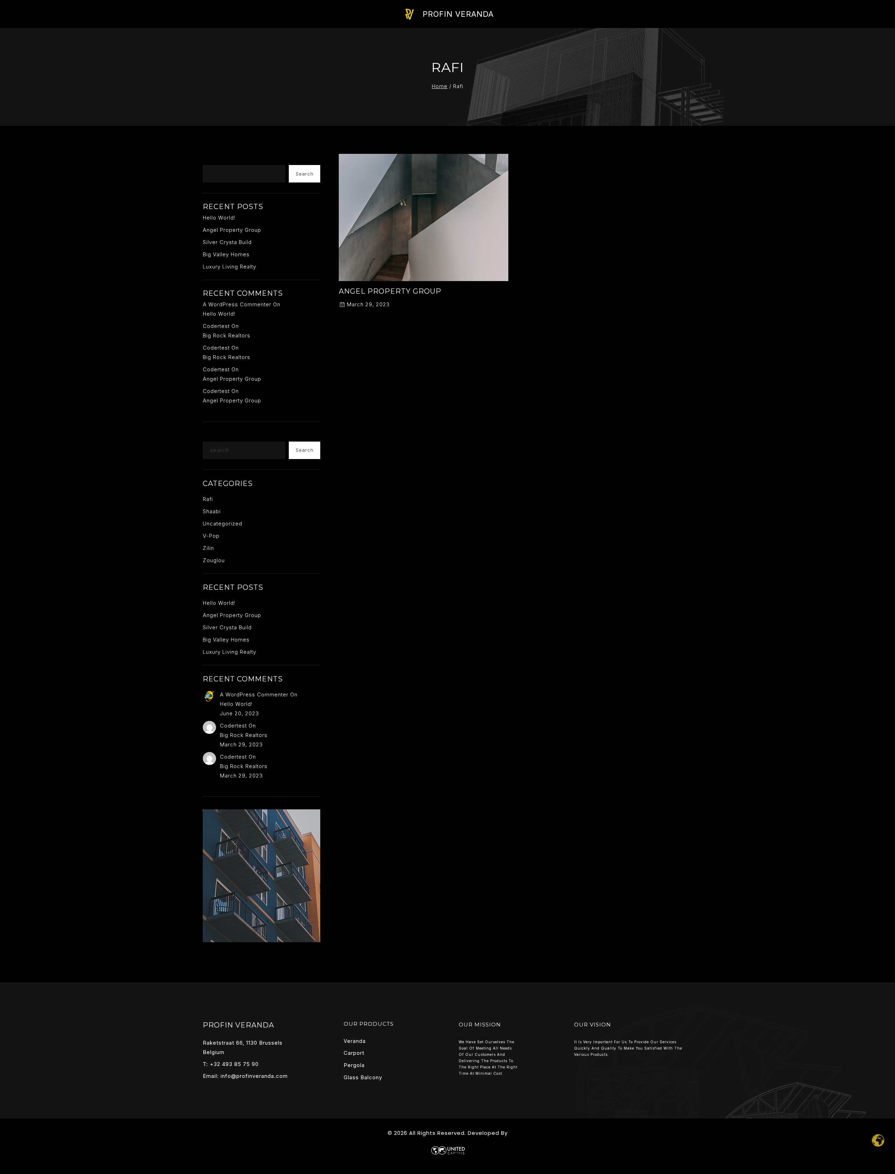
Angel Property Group (390, 291)
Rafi (208, 499)
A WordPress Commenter (237, 304)
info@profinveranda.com (254, 1076)
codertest (216, 326)
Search (216, 159)
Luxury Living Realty (229, 266)
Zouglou (214, 560)
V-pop (211, 535)
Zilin (208, 548)
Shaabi (212, 511)
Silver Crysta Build (227, 242)
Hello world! (219, 217)
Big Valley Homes (226, 254)
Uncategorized (222, 523)
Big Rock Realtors (226, 335)
